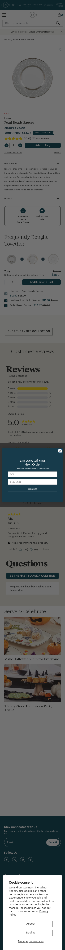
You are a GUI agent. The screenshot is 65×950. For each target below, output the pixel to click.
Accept (30, 924)
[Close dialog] (60, 451)
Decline (31, 932)
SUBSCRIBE (32, 489)
